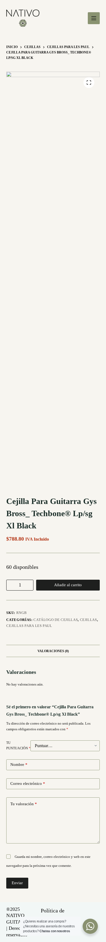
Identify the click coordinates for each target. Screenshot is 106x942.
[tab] (52, 651)
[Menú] (94, 18)
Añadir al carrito (68, 585)
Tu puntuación (18, 745)
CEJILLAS (88, 620)
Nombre (18, 764)
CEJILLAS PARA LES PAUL (29, 626)
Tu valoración (23, 804)
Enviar (17, 883)
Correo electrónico (27, 783)
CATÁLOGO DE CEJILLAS (55, 620)
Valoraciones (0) (53, 651)
